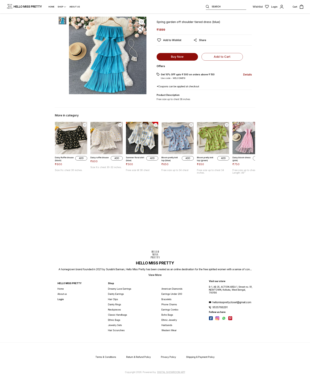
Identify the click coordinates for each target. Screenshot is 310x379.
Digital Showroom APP (171, 372)
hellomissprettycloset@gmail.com (231, 302)
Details (247, 74)
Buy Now (177, 56)
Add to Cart (222, 56)
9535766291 (220, 307)
